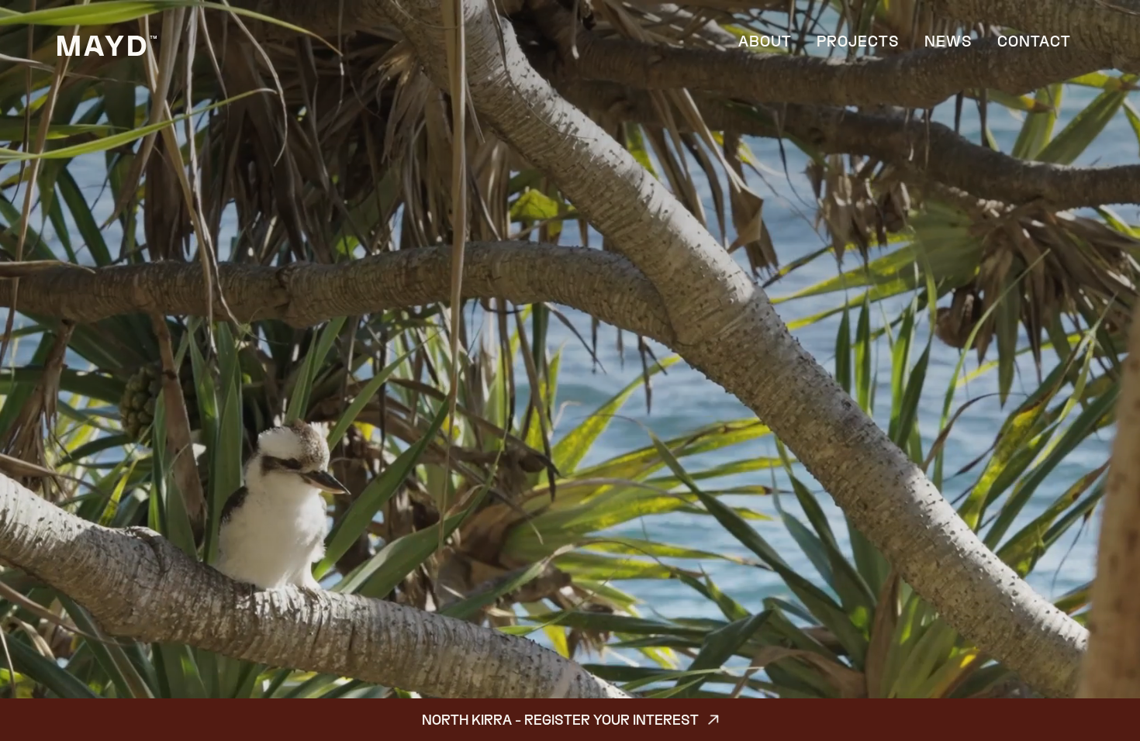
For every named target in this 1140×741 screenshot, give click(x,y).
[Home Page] (107, 46)
